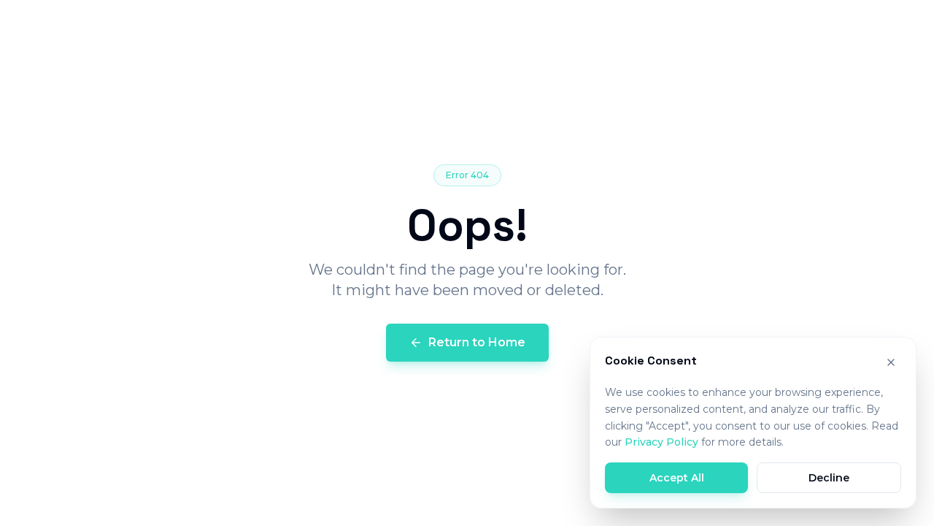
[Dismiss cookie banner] (891, 362)
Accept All (676, 477)
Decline (828, 477)
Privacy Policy (661, 442)
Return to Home (476, 342)
